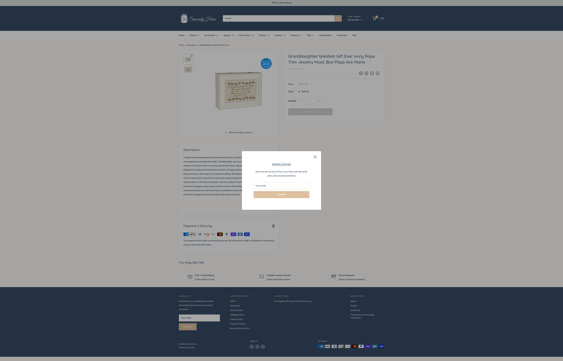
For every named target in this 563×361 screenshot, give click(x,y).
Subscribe (281, 194)
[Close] (315, 157)
